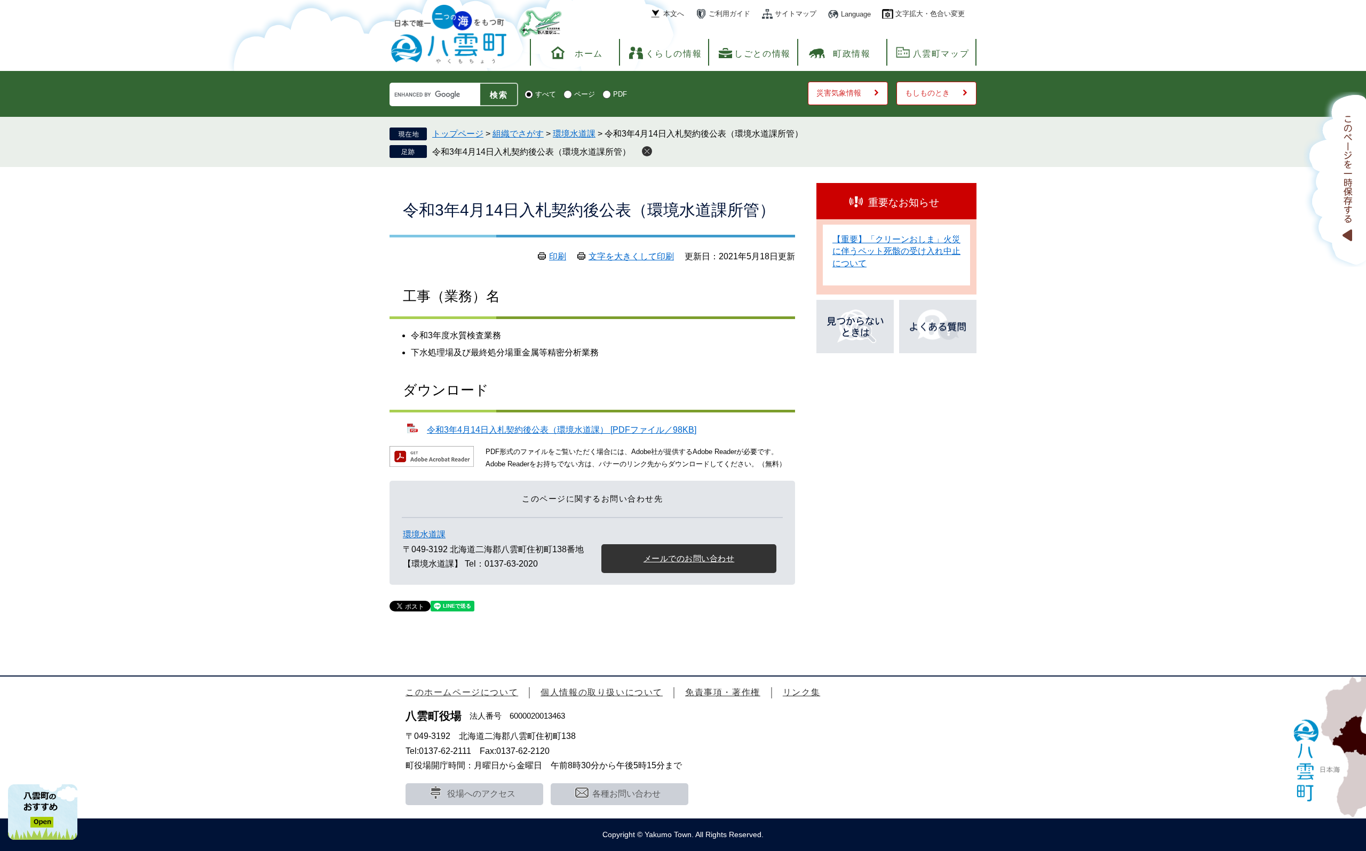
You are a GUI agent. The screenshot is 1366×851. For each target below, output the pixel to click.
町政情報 (851, 53)
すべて (545, 94)
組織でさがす (518, 133)
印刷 (557, 256)
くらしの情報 (674, 53)
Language (856, 14)
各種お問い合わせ (626, 793)
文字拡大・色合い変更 (930, 14)
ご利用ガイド (729, 14)
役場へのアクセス (481, 793)
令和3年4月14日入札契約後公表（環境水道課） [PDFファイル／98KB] (561, 429)
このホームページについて (462, 692)
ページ (584, 94)
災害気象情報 (838, 93)
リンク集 (801, 692)
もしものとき (927, 93)
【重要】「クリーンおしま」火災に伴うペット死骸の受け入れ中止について (896, 251)
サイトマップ (795, 14)
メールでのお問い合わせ (689, 558)
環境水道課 (574, 133)
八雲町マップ (941, 53)
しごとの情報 (762, 53)
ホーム (589, 53)
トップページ (457, 133)
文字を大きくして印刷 (631, 256)
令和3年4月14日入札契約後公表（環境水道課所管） (531, 151)
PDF (620, 94)
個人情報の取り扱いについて (602, 692)
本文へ (673, 14)
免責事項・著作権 (722, 692)
